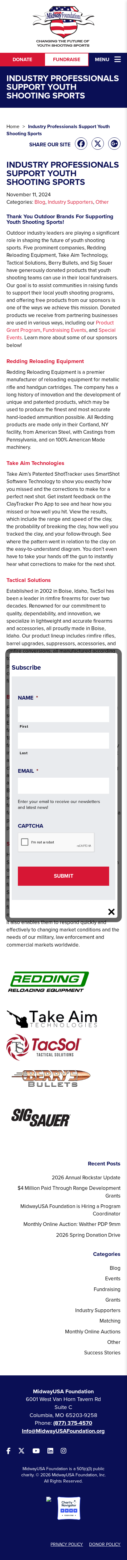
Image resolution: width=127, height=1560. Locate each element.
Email (28, 771)
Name (28, 698)
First (24, 726)
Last (24, 753)
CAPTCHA (30, 826)
